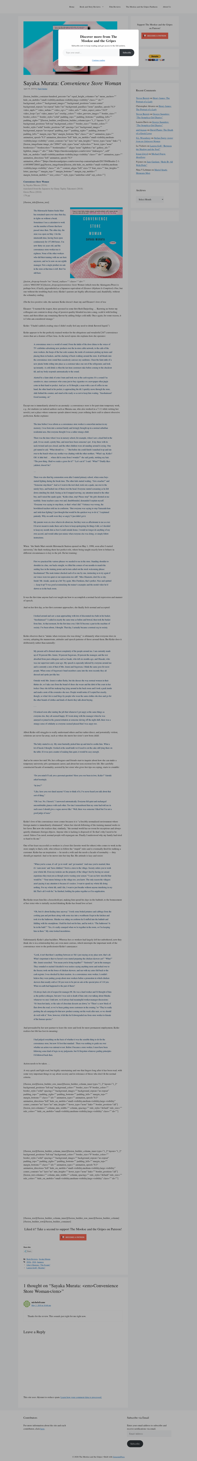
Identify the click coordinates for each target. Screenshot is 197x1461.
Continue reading (98, 60)
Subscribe (127, 52)
